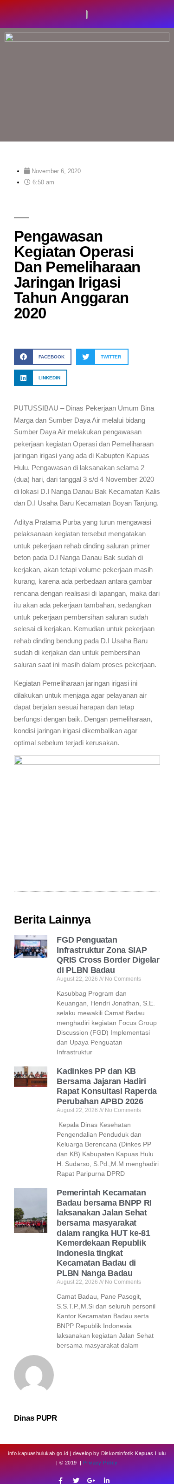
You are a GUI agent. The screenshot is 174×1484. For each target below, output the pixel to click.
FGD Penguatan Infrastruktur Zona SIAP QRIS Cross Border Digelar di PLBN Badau (108, 955)
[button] (42, 357)
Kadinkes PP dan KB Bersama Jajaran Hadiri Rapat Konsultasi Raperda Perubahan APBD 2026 (106, 1086)
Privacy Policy (100, 1462)
